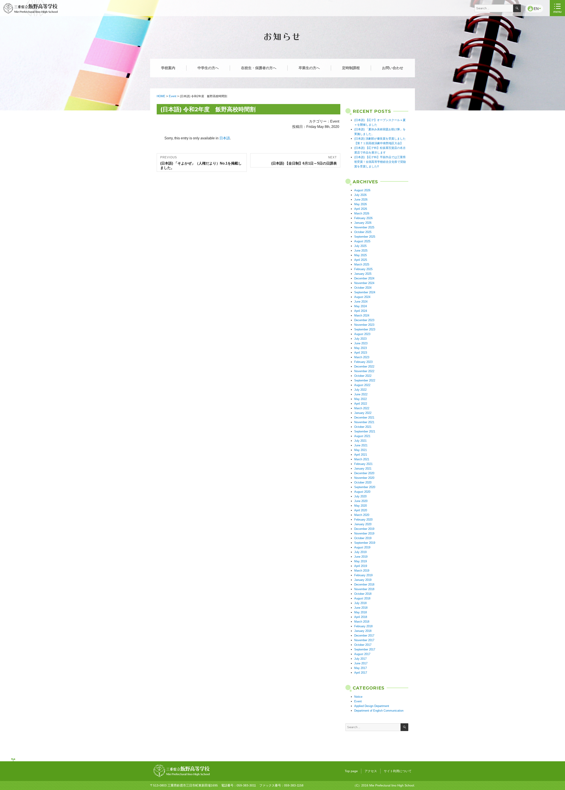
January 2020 (362, 524)
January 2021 (362, 468)
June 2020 (360, 501)
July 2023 (360, 338)
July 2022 (360, 389)
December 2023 (364, 320)
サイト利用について (398, 771)
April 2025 (360, 259)
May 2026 (360, 204)
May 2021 (360, 450)
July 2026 (360, 195)
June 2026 (360, 199)
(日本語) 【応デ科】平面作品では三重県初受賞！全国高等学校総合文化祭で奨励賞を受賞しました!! (380, 161)
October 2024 (362, 287)
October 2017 (362, 644)
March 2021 (361, 459)
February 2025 (363, 269)
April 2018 (360, 617)
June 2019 (360, 556)
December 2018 (364, 584)
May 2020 (360, 505)
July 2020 (360, 496)
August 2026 (362, 190)
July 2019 (360, 552)
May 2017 (360, 668)
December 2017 (364, 635)
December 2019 (364, 528)
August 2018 (362, 598)
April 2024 (360, 311)
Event (358, 701)
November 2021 (364, 422)
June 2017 (360, 663)
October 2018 (362, 593)
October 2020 (362, 482)
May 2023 (360, 348)
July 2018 (360, 603)
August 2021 (362, 436)
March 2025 (361, 264)
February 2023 (363, 362)
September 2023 (364, 329)
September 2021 (364, 431)
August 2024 (362, 297)
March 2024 (361, 315)
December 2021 (364, 417)
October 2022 (362, 375)
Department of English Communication (378, 710)
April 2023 (360, 352)
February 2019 (363, 575)
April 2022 (360, 403)
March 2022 (361, 408)
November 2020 (364, 477)
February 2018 (363, 626)
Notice (358, 696)
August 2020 (362, 491)
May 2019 (360, 561)
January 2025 (362, 273)
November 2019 (364, 533)
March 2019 (361, 570)
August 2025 (362, 241)
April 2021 (360, 454)
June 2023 (360, 343)
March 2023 (361, 357)
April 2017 (360, 672)
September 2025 (364, 236)
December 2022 (364, 366)
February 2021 (363, 464)
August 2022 (362, 385)
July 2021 (360, 440)
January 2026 (362, 222)
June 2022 (360, 394)
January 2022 (362, 413)
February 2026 (363, 218)
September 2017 (364, 649)
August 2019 (362, 547)
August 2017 (362, 654)
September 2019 (364, 542)
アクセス (371, 771)
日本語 (224, 138)
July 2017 (360, 658)
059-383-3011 (246, 785)
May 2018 (360, 612)
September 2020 (364, 487)
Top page (351, 771)
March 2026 (361, 213)
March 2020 (361, 515)
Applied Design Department (371, 706)
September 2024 (364, 292)
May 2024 (360, 306)
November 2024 (364, 283)
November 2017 (364, 640)
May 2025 (360, 255)
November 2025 (364, 227)
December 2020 (364, 473)
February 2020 (363, 519)
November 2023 (364, 324)
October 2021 (362, 426)
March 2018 (361, 621)
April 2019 (360, 566)
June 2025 (360, 250)
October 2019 (362, 538)
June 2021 (360, 445)
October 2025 (362, 232)
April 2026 (360, 208)
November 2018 (364, 589)
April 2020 (360, 510)
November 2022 (364, 371)
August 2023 (362, 334)
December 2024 (364, 278)
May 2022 (360, 399)
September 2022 (364, 380)
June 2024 (360, 301)
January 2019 (362, 580)
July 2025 (360, 246)
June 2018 (360, 607)
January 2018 (362, 631)
